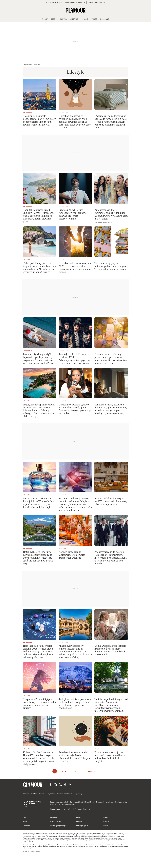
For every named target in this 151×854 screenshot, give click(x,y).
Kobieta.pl (79, 821)
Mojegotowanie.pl (56, 821)
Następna (91, 771)
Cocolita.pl (26, 826)
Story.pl (105, 826)
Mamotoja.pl (54, 817)
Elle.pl (25, 817)
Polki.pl (78, 817)
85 (75, 771)
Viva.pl (105, 817)
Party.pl (25, 821)
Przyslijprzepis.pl (82, 826)
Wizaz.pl (106, 821)
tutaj (42, 851)
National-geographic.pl (57, 826)
